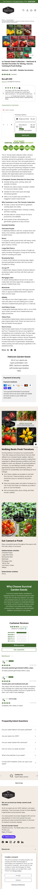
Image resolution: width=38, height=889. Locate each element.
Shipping (4, 81)
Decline (18, 880)
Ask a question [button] (19, 650)
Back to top (19, 783)
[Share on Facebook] (11, 350)
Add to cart (25, 135)
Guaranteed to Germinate (10, 105)
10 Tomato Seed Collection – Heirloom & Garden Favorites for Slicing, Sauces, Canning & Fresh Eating (18, 22)
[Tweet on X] (8, 350)
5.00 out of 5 (23, 627)
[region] (19, 776)
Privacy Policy (17, 871)
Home (3, 20)
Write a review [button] (19, 645)
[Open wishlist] (36, 444)
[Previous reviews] (3, 93)
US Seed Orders (18, 1)
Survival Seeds (9, 20)
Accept (18, 875)
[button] (31, 10)
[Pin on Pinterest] (15, 350)
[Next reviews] (35, 93)
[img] (6, 665)
